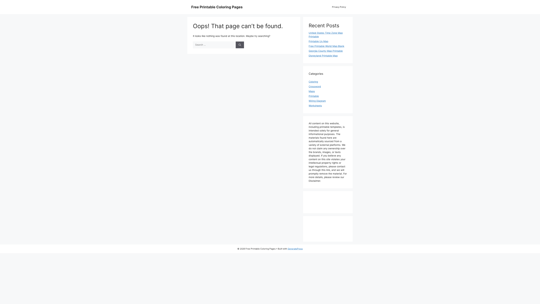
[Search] (240, 45)
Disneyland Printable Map (323, 55)
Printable (314, 96)
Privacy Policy (339, 7)
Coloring (313, 81)
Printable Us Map (318, 41)
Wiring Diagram (317, 101)
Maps (312, 91)
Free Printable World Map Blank (326, 46)
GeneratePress (295, 248)
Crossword (315, 86)
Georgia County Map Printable (326, 51)
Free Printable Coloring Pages (217, 7)
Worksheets (315, 105)
